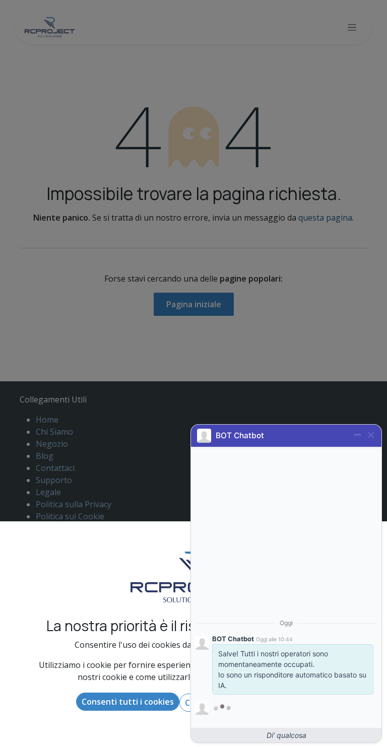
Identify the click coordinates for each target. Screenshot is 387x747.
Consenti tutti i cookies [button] (128, 701)
